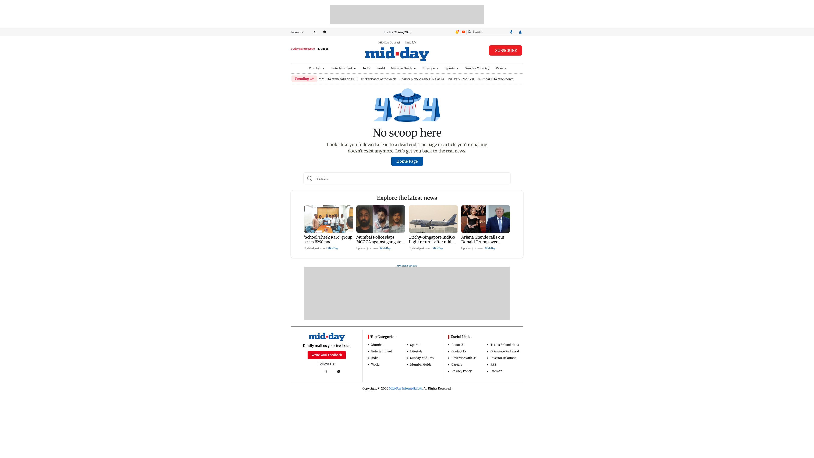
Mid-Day (333, 248)
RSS (493, 364)
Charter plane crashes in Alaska (422, 79)
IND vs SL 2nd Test (461, 79)
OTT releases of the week (378, 79)
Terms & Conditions (505, 345)
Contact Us (459, 351)
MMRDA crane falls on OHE (338, 79)
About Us (458, 345)
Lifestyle (429, 68)
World (380, 68)
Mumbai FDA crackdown (495, 79)
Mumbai (314, 68)
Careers (457, 364)
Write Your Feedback (326, 355)
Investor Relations (503, 358)
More (499, 68)
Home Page (407, 161)
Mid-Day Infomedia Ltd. (406, 388)
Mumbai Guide (401, 68)
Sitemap (496, 371)
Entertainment (341, 68)
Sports (450, 68)
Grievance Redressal (505, 351)
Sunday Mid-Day (477, 68)
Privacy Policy (462, 371)
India (366, 68)
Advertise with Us (464, 358)
